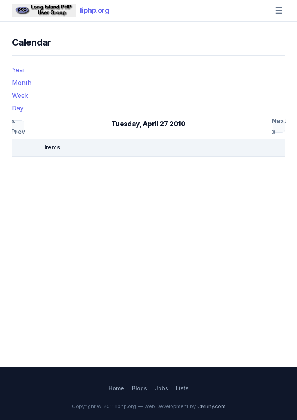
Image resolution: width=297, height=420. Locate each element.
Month (21, 82)
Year (19, 70)
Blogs (139, 388)
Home (116, 388)
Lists (182, 388)
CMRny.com (211, 406)
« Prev (18, 126)
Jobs (161, 388)
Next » (279, 126)
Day (18, 108)
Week (20, 95)
